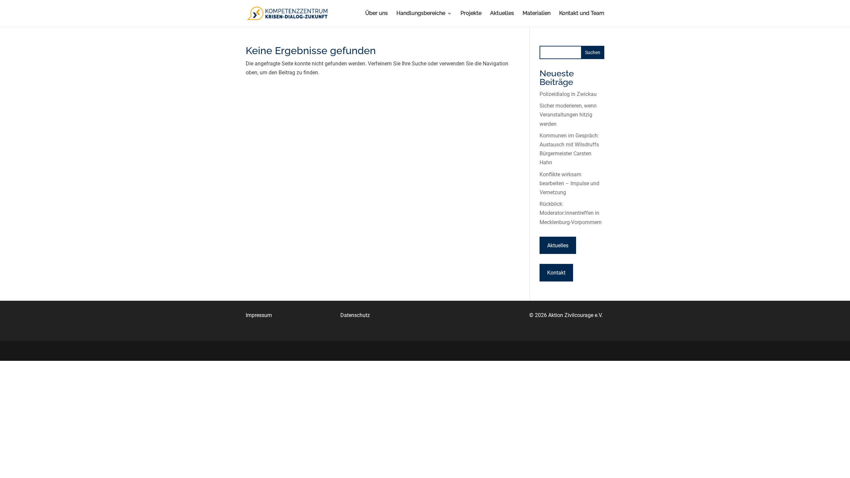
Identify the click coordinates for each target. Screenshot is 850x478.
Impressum (259, 315)
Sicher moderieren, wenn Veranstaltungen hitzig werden (568, 115)
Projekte (471, 13)
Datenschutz (355, 315)
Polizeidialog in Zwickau (568, 94)
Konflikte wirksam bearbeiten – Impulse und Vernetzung (569, 183)
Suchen (592, 52)
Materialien (537, 13)
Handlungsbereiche (420, 13)
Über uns (376, 13)
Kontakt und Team (581, 13)
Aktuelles (502, 13)
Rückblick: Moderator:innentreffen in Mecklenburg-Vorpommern (571, 213)
